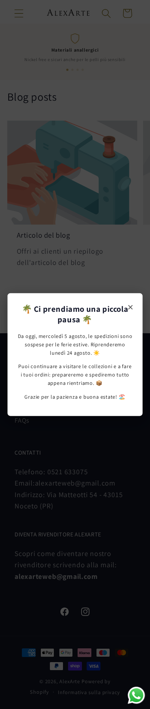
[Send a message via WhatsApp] (136, 695)
